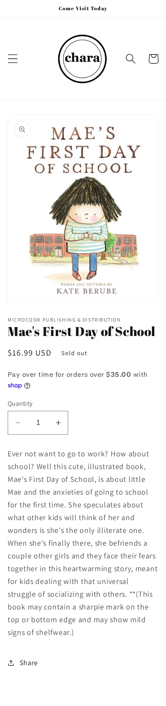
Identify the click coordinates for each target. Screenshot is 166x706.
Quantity (20, 403)
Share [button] (29, 662)
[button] (13, 59)
